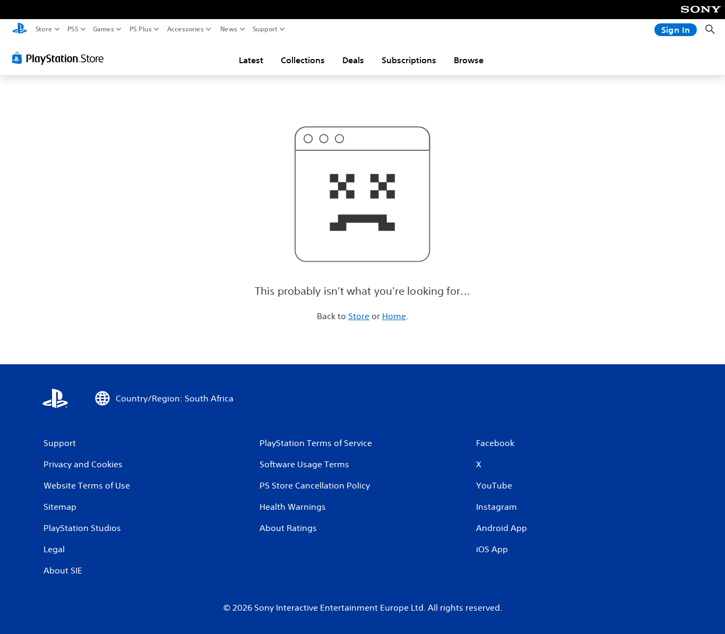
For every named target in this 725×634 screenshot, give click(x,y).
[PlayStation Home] (20, 29)
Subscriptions (409, 60)
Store (44, 29)
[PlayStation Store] (60, 57)
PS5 (73, 29)
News (229, 29)
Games (103, 29)
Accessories (185, 29)
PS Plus (141, 29)
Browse (469, 60)
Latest (251, 60)
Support (265, 29)
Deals (353, 60)
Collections (303, 60)
